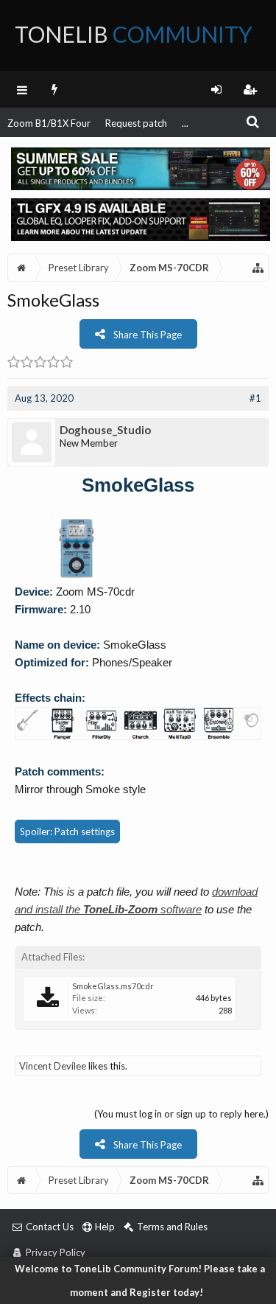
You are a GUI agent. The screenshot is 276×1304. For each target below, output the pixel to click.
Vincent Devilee (52, 1066)
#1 (255, 398)
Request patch (136, 123)
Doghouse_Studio (105, 429)
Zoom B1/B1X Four (49, 123)
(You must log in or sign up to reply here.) (181, 1114)
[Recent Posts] (55, 89)
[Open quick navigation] (258, 267)
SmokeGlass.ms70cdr (113, 986)
